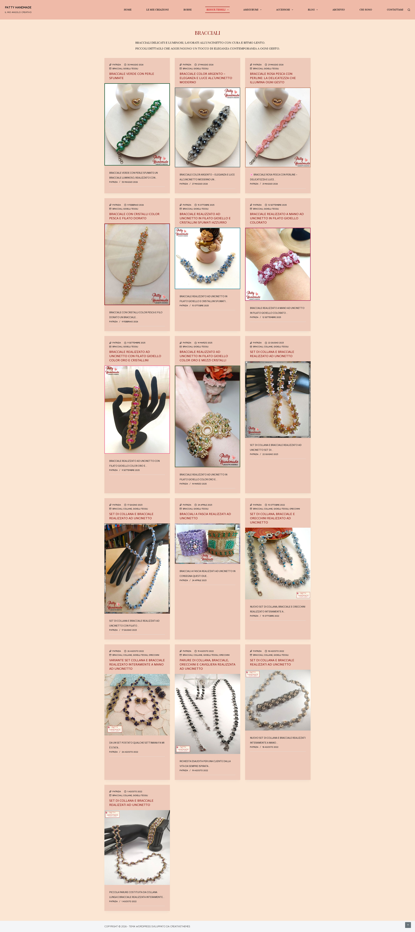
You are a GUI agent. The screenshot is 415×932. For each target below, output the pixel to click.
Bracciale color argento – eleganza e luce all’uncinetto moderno (206, 78)
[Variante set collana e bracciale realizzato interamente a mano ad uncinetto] (137, 704)
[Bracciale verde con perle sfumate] (137, 124)
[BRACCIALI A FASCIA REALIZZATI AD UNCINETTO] (207, 543)
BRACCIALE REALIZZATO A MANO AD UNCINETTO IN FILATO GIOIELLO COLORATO (277, 218)
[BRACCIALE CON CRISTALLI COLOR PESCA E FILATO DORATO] (137, 264)
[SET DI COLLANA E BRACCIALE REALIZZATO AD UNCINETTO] (278, 399)
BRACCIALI (117, 68)
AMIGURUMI (250, 9)
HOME (127, 9)
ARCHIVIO (338, 9)
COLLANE (268, 346)
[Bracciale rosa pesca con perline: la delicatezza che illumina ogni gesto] (278, 127)
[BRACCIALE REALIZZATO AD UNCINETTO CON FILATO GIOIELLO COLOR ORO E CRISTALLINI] (137, 410)
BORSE (188, 9)
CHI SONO (366, 9)
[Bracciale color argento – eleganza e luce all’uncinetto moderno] (207, 127)
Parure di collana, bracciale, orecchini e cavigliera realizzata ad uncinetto (207, 664)
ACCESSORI (283, 9)
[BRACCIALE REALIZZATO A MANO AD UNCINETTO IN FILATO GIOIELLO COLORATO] (278, 264)
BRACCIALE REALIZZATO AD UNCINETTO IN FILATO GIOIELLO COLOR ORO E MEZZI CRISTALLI (204, 356)
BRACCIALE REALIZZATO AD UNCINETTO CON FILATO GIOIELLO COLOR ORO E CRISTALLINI (135, 356)
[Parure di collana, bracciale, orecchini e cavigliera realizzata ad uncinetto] (207, 714)
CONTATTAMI (395, 9)
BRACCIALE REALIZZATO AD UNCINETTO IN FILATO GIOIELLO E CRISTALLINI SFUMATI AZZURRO (205, 218)
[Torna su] (408, 925)
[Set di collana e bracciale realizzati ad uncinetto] (278, 700)
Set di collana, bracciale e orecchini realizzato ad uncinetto (272, 518)
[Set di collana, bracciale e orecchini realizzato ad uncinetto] (278, 563)
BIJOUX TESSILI (216, 9)
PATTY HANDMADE (18, 7)
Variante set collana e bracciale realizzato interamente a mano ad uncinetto (137, 664)
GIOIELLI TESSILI (130, 68)
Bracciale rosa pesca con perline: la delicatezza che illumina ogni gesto (273, 78)
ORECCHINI (295, 509)
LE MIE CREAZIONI (157, 9)
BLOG (311, 9)
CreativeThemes (180, 926)
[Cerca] (409, 10)
